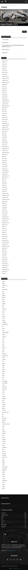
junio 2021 (4, 181)
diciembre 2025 (5, 76)
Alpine (3, 287)
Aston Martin (5, 289)
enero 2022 (4, 168)
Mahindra (4, 398)
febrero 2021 (5, 189)
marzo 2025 (4, 94)
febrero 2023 (5, 142)
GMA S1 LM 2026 (5, 49)
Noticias (4, 431)
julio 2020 (4, 203)
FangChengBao (5, 332)
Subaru (3, 472)
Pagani (3, 20)
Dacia (3, 314)
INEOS (3, 363)
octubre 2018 (5, 244)
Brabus (3, 301)
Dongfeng (4, 322)
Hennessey (4, 353)
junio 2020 (4, 205)
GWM (3, 351)
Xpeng (3, 486)
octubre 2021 (5, 174)
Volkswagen (4, 480)
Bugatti (3, 303)
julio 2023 (4, 133)
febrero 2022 (5, 166)
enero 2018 (4, 261)
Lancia (3, 385)
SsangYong (4, 468)
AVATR (3, 293)
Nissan (3, 429)
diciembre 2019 (5, 216)
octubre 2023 (5, 127)
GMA (3, 349)
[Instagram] (17, 559)
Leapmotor (4, 388)
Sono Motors (5, 466)
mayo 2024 (4, 113)
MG (3, 414)
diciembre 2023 (5, 123)
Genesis (3, 348)
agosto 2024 (4, 107)
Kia (2, 379)
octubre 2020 (5, 197)
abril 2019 (4, 232)
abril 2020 (4, 209)
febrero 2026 (5, 72)
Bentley (3, 295)
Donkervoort (4, 324)
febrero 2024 (5, 119)
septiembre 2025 (5, 82)
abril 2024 (4, 115)
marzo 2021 (4, 187)
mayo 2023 (4, 137)
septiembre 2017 (5, 269)
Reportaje (4, 453)
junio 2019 (4, 228)
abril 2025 (4, 92)
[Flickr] (14, 559)
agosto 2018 (4, 248)
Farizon (3, 334)
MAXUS (3, 406)
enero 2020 (4, 215)
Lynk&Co (4, 396)
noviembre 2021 (5, 172)
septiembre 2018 (5, 246)
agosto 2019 (4, 224)
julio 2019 (4, 226)
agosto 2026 (4, 60)
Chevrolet (4, 309)
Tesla (3, 476)
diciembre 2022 (5, 146)
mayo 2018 (4, 254)
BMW (3, 299)
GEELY (3, 346)
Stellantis (4, 470)
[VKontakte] (20, 559)
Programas (4, 447)
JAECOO (3, 369)
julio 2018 (4, 250)
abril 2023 (4, 138)
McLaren (4, 410)
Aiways (3, 283)
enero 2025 (4, 98)
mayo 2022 (4, 160)
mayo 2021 (4, 183)
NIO (3, 427)
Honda (3, 357)
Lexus (3, 392)
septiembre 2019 (5, 222)
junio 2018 (4, 252)
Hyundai (3, 359)
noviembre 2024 (5, 101)
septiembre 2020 (5, 199)
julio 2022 (4, 156)
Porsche (4, 443)
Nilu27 (3, 426)
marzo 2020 (4, 211)
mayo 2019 (4, 230)
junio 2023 (4, 135)
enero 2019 (4, 238)
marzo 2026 (4, 70)
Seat (3, 459)
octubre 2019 (5, 220)
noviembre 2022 (5, 148)
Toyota (3, 478)
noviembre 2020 (5, 195)
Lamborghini (4, 383)
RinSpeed (4, 455)
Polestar (4, 441)
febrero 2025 (5, 96)
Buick (3, 305)
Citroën (3, 310)
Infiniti (3, 365)
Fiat (3, 340)
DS (2, 326)
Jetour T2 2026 (5, 39)
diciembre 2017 (5, 263)
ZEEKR (3, 488)
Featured (4, 336)
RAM (3, 449)
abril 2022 (4, 162)
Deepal (3, 316)
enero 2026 (4, 74)
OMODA (4, 433)
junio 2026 (4, 64)
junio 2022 (4, 158)
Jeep (3, 373)
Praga (3, 445)
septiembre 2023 (5, 129)
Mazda (3, 408)
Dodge (3, 320)
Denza (3, 318)
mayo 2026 (4, 66)
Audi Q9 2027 (5, 52)
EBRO (3, 328)
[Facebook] (11, 559)
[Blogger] (7, 559)
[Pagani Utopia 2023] (14, 17)
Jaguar (3, 371)
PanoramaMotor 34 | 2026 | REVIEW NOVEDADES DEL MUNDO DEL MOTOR (13, 46)
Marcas (8, 5)
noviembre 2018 (5, 242)
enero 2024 (4, 121)
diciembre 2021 (5, 170)
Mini (3, 416)
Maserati (4, 404)
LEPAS (3, 390)
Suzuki (3, 474)
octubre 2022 (5, 150)
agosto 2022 (4, 154)
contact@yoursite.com (11, 550)
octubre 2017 (5, 267)
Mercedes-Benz (5, 412)
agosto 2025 (4, 84)
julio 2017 (4, 273)
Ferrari (3, 338)
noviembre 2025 (5, 78)
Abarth (3, 281)
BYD (3, 307)
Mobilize (4, 420)
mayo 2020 (4, 207)
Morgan (3, 422)
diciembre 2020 (5, 193)
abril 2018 (4, 255)
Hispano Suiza (5, 355)
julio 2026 (4, 62)
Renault (3, 451)
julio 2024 (4, 109)
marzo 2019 (4, 234)
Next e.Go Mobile (5, 424)
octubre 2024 (5, 103)
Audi (3, 291)
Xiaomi (3, 484)
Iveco (3, 367)
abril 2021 (4, 185)
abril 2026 (4, 68)
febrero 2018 (5, 259)
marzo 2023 (4, 140)
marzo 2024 (4, 117)
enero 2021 (4, 191)
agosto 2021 (4, 177)
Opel (3, 435)
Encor (3, 330)
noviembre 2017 (5, 265)
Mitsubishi (4, 418)
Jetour (3, 375)
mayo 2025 (4, 90)
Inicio (2, 5)
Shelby (3, 461)
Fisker (3, 342)
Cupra (3, 312)
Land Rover (4, 387)
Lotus (3, 394)
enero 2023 (4, 144)
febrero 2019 (5, 236)
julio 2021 (4, 179)
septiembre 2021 (5, 176)
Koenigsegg (4, 381)
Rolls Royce (4, 457)
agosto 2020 (4, 201)
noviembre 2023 (5, 125)
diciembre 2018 (5, 240)
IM (2, 361)
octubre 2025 (5, 80)
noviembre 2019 (5, 218)
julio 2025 (4, 86)
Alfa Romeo (4, 285)
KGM (3, 377)
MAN (3, 400)
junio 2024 (4, 111)
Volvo (3, 482)
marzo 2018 (4, 257)
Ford (3, 344)
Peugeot (4, 439)
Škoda (3, 463)
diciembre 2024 (5, 99)
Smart (3, 465)
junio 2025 (4, 88)
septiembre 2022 (5, 152)
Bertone (4, 297)
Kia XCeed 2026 (5, 42)
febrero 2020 (5, 213)
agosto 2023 (4, 131)
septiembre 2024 (5, 105)
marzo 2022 (4, 164)
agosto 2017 (4, 271)
